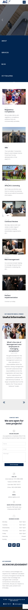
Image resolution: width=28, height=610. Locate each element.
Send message (14, 464)
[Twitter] (14, 545)
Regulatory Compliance (9, 111)
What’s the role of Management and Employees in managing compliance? (14, 346)
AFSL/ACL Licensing (12, 186)
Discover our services (14, 28)
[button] (2, 19)
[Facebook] (10, 545)
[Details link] (14, 331)
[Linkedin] (18, 545)
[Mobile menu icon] (24, 2)
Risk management (12, 259)
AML (6, 148)
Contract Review (11, 221)
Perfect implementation (11, 296)
